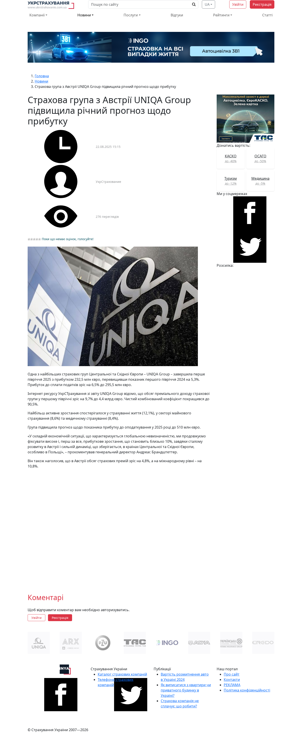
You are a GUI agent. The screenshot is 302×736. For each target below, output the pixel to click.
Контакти (232, 679)
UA (207, 4)
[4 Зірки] (37, 239)
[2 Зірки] (31, 239)
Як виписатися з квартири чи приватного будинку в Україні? (186, 690)
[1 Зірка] (29, 239)
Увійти (237, 4)
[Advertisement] (119, 527)
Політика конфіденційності (247, 690)
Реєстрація (262, 4)
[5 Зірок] (39, 239)
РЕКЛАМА (232, 684)
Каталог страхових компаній (122, 674)
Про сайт (231, 674)
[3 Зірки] (34, 239)
